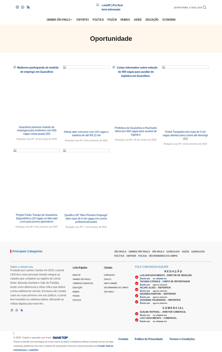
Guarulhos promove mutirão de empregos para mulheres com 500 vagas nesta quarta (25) (36, 130)
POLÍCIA (142, 255)
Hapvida (131, 255)
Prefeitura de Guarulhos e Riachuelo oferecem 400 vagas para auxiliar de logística (136, 131)
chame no (161, 278)
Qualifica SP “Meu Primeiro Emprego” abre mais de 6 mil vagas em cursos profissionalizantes (86, 218)
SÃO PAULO (120, 251)
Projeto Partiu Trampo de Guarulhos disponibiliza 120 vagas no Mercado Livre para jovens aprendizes (37, 218)
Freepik (101, 346)
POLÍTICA (119, 255)
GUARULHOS (173, 251)
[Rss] (28, 7)
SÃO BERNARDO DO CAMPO (163, 255)
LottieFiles (34, 350)
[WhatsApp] (22, 7)
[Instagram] (17, 7)
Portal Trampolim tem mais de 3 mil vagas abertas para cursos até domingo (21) (185, 135)
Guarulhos (198, 251)
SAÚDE (185, 251)
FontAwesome (20, 350)
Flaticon (109, 346)
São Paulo (158, 251)
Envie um (145, 278)
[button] (204, 7)
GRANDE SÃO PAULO (139, 251)
